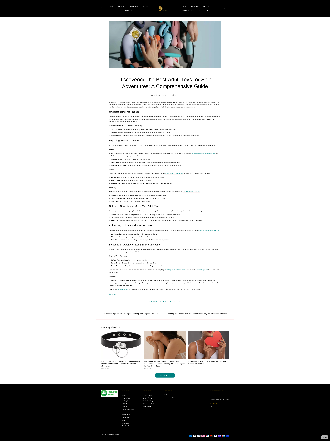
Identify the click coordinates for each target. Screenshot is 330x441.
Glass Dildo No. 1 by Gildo (174, 173)
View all (165, 375)
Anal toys (125, 401)
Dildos (124, 395)
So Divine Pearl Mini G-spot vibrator (203, 153)
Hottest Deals (126, 415)
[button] (101, 8)
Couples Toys (126, 398)
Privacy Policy (147, 395)
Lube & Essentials (128, 409)
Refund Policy (147, 398)
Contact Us (125, 423)
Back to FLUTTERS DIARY (166, 302)
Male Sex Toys (126, 426)
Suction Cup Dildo (202, 270)
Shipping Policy (148, 401)
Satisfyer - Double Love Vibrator (208, 230)
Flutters (107, 434)
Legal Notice (147, 406)
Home (123, 420)
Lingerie (124, 412)
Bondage (125, 403)
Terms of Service (148, 403)
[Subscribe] (228, 396)
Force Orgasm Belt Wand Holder (174, 270)
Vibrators (125, 406)
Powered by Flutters (106, 437)
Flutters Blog (126, 417)
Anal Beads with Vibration (191, 191)
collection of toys (122, 289)
